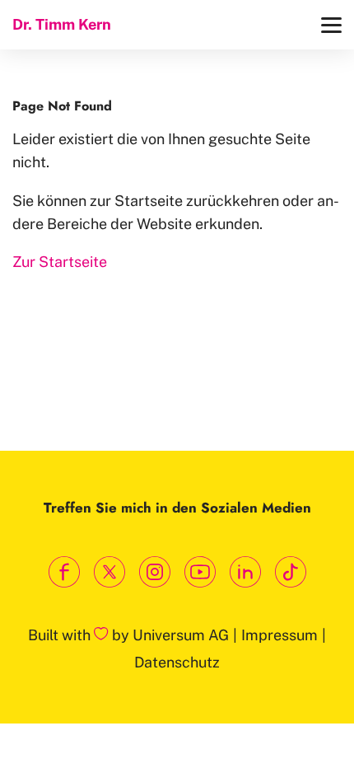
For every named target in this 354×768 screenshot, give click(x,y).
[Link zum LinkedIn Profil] (244, 572)
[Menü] (331, 25)
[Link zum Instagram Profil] (154, 572)
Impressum (279, 635)
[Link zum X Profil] (109, 572)
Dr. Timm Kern (61, 24)
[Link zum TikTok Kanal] (290, 572)
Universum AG (181, 635)
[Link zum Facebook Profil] (63, 572)
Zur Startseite (59, 261)
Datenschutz (177, 662)
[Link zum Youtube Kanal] (199, 572)
